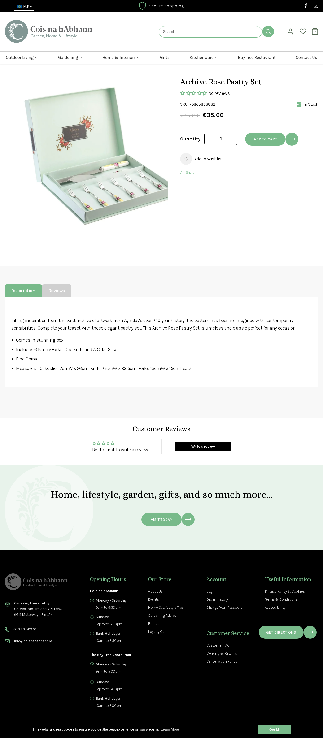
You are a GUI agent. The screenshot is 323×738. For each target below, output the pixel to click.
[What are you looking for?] (268, 31)
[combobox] (210, 31)
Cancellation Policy (221, 661)
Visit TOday (161, 519)
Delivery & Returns (221, 653)
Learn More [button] (170, 729)
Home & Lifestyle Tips (166, 607)
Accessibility (275, 607)
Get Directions (281, 632)
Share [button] (190, 172)
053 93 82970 (24, 629)
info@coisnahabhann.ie (33, 641)
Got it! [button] (274, 729)
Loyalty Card (158, 631)
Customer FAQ (217, 645)
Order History (217, 599)
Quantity (190, 139)
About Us (155, 591)
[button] (315, 31)
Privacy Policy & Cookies (285, 591)
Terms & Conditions (281, 599)
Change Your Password (224, 607)
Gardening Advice (162, 615)
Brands (154, 623)
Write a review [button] (203, 446)
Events (153, 599)
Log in (211, 591)
